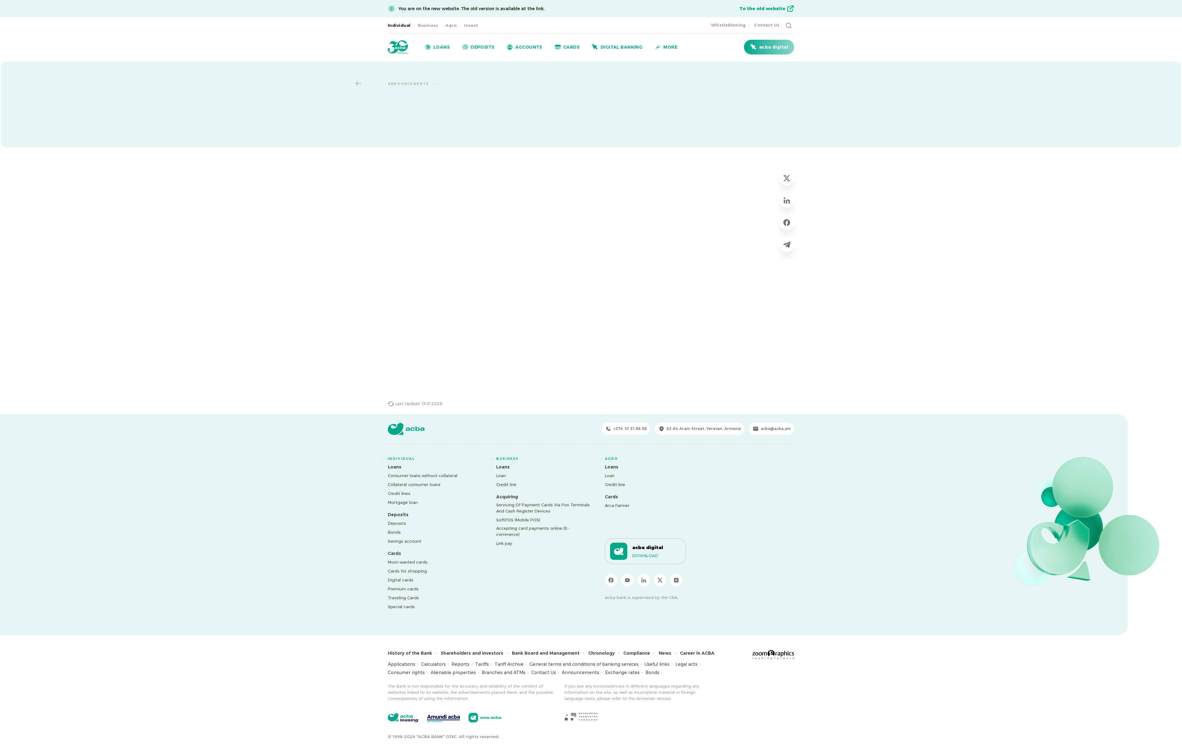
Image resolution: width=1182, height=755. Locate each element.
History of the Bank (410, 653)
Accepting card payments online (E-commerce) (532, 531)
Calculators (433, 664)
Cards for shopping (407, 570)
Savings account (404, 541)
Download (645, 555)
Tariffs (482, 664)
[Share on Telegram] (786, 244)
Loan (501, 475)
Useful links (657, 664)
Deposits (397, 523)
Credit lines (399, 493)
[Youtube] (627, 580)
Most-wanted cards (408, 562)
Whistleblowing (728, 24)
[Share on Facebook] (786, 222)
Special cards (401, 606)
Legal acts (686, 664)
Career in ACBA (697, 653)
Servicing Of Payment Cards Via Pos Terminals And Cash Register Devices (543, 507)
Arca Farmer (617, 505)
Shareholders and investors (472, 653)
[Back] (358, 83)
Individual (399, 25)
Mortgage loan (403, 502)
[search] (788, 25)
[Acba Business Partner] (484, 717)
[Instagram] (676, 580)
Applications (401, 664)
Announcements (580, 672)
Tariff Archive (509, 664)
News (665, 653)
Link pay (504, 543)
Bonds (394, 532)
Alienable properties (453, 672)
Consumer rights (406, 672)
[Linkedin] (643, 580)
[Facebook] (611, 580)
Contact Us (766, 24)
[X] (660, 580)
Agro (451, 25)
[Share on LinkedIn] (786, 200)
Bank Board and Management (546, 653)
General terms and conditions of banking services (584, 664)
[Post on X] (786, 178)
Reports (460, 664)
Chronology (601, 653)
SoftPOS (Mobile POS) (518, 519)
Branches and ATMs (503, 672)
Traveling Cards (403, 597)
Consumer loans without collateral (422, 475)
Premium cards (403, 588)
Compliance (636, 653)
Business (428, 25)
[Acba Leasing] (403, 717)
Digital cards (400, 579)
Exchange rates (622, 672)
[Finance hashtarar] (581, 716)
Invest (471, 25)
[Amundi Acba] (443, 717)
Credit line (506, 484)
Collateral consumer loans (414, 484)
